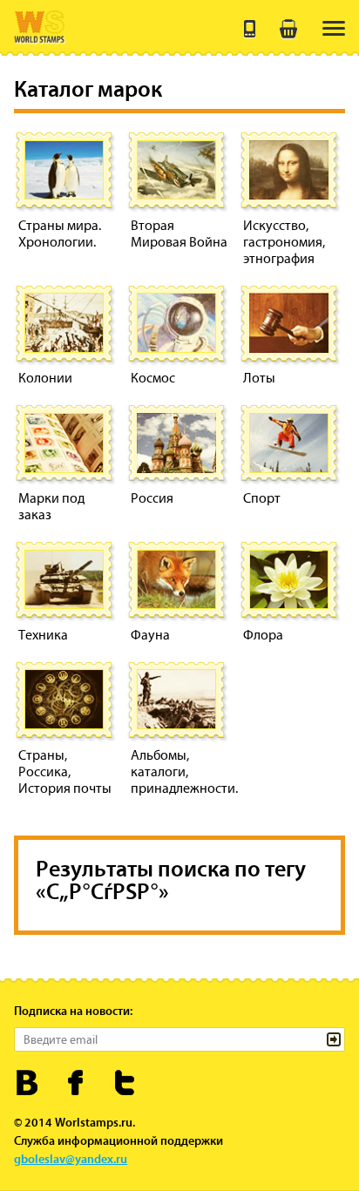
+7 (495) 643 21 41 (250, 28)
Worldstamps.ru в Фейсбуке (76, 1082)
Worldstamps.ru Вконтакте (27, 1082)
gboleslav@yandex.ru (70, 1159)
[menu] (333, 28)
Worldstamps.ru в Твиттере (125, 1082)
